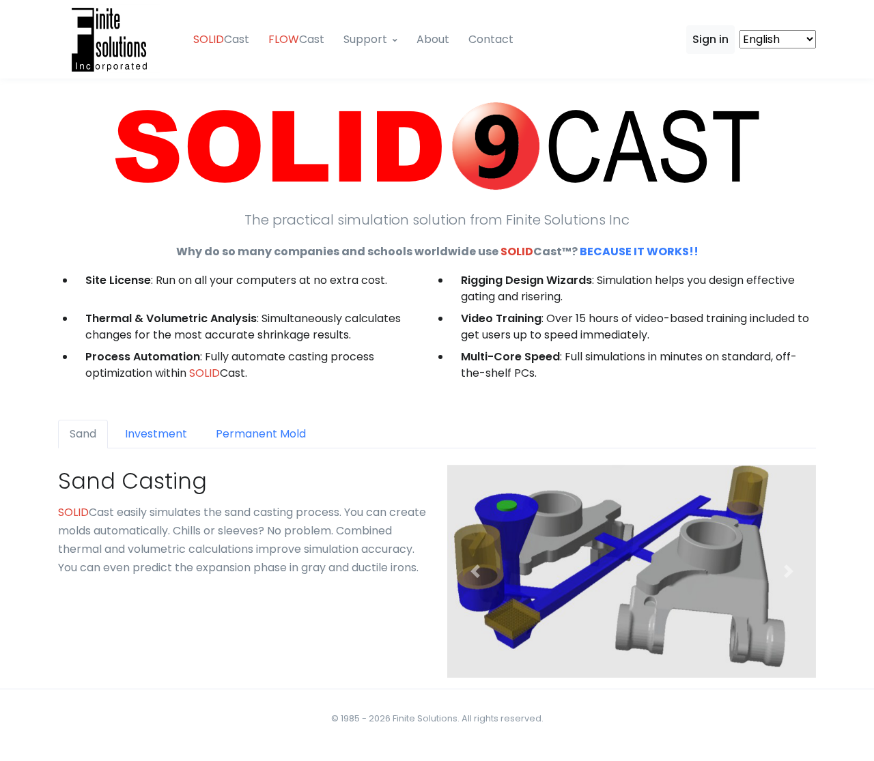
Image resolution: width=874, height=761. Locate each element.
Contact (490, 39)
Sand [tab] (83, 434)
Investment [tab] (156, 434)
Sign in (710, 39)
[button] (475, 571)
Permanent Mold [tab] (261, 434)
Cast (221, 39)
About (433, 39)
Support (365, 39)
